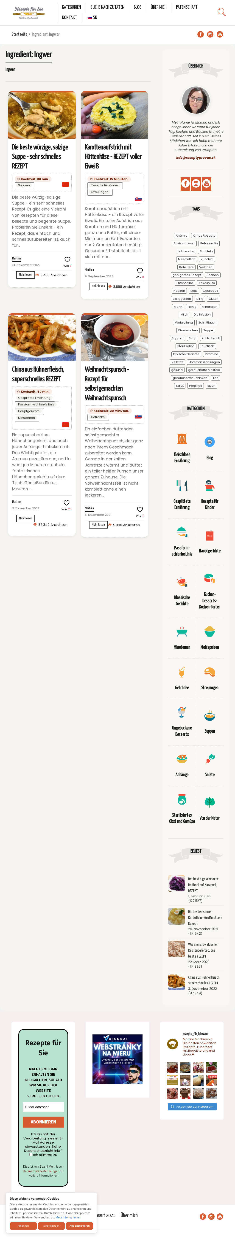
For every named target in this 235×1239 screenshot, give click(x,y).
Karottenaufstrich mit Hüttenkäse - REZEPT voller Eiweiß (113, 157)
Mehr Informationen (68, 1217)
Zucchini (207, 259)
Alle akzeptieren (80, 1225)
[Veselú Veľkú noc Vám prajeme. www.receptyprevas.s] (185, 1080)
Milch (184, 314)
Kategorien (71, 7)
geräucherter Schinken (190, 378)
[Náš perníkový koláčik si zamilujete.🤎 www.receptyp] (185, 1093)
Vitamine (211, 354)
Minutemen (26, 418)
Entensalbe (184, 283)
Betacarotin (209, 243)
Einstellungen (51, 1225)
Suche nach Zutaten (107, 7)
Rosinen (213, 275)
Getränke (98, 417)
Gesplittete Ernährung (34, 398)
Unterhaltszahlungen (204, 362)
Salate (209, 775)
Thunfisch (207, 346)
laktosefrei (186, 251)
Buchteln (206, 251)
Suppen (24, 185)
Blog (137, 7)
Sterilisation (186, 346)
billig (199, 299)
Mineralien (210, 307)
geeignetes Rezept (187, 275)
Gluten (213, 299)
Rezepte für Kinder (104, 185)
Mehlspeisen (210, 647)
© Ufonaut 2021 (101, 1215)
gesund (177, 370)
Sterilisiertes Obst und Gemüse (182, 818)
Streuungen (99, 192)
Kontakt (69, 17)
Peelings (195, 385)
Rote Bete (186, 267)
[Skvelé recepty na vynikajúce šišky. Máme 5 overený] (211, 1093)
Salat (180, 385)
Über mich (159, 7)
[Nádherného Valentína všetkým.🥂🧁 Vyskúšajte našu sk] (172, 1093)
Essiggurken (182, 299)
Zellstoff (177, 362)
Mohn (178, 307)
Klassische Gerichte (182, 601)
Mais (193, 291)
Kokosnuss (207, 283)
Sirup (192, 338)
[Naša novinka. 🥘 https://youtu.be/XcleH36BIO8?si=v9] (172, 1067)
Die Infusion (202, 314)
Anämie (181, 235)
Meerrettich (186, 259)
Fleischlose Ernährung (182, 458)
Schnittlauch (207, 322)
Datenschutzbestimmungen (41, 1171)
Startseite (19, 34)
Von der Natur (210, 818)
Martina (16, 258)
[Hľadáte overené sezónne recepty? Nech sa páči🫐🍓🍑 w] (211, 1067)
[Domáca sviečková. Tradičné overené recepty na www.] (185, 1067)
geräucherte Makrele (204, 370)
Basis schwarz (184, 243)
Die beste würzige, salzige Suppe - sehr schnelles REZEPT (40, 157)
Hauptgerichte (29, 411)
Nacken (179, 291)
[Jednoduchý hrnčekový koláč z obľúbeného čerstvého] (198, 1067)
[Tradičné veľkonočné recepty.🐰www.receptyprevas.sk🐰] (198, 1080)
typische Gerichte (186, 354)
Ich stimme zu (44, 1155)
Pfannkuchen (188, 330)
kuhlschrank (211, 338)
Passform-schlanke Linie (36, 404)
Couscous (210, 291)
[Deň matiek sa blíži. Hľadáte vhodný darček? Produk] (172, 1080)
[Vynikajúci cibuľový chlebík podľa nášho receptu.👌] (198, 1093)
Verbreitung (184, 322)
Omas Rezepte (204, 235)
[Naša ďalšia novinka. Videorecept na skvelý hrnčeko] (211, 1080)
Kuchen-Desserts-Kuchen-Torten (209, 600)
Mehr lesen (25, 274)
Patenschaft (187, 7)
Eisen (211, 385)
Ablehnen (23, 1225)
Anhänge (182, 775)
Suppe (208, 330)
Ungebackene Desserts (182, 731)
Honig (192, 307)
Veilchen (205, 267)
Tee (215, 378)
